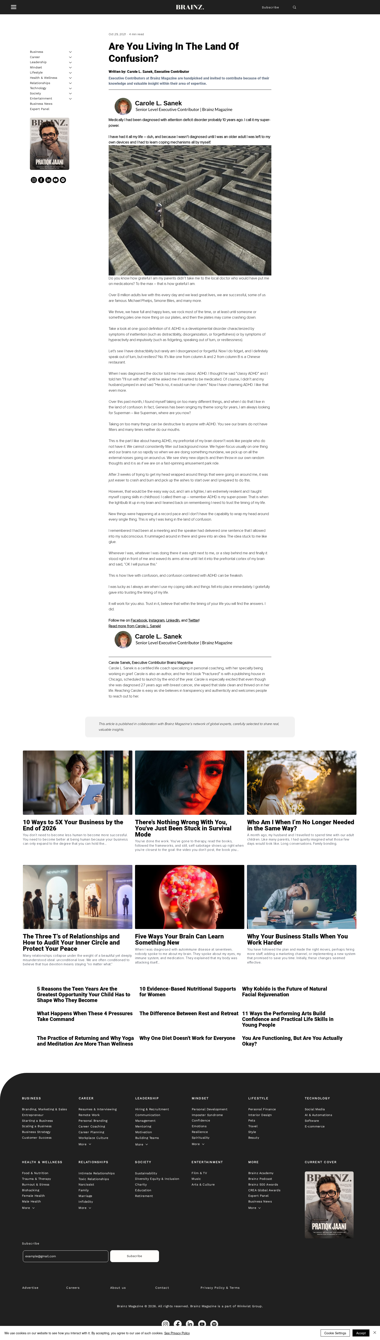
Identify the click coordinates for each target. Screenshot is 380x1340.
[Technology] (70, 88)
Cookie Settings (335, 1333)
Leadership (38, 62)
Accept (361, 1333)
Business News (41, 103)
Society (35, 93)
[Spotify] (63, 180)
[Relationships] (70, 83)
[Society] (70, 93)
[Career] (70, 57)
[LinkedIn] (48, 180)
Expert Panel (39, 109)
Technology (38, 88)
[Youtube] (56, 180)
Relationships (40, 83)
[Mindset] (70, 67)
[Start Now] (77, 841)
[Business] (70, 52)
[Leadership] (70, 62)
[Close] (374, 1332)
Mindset (36, 67)
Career (35, 57)
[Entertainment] (70, 98)
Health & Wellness (43, 77)
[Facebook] (41, 180)
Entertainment (41, 98)
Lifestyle (36, 72)
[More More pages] (90, 1144)
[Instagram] (34, 180)
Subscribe (270, 7)
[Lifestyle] (70, 72)
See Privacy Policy (177, 1333)
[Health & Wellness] (70, 78)
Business (36, 51)
